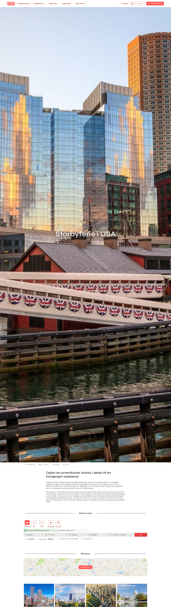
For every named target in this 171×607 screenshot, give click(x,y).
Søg (126, 3)
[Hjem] (11, 3)
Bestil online (44, 464)
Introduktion (30, 464)
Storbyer (55, 464)
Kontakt (66, 464)
